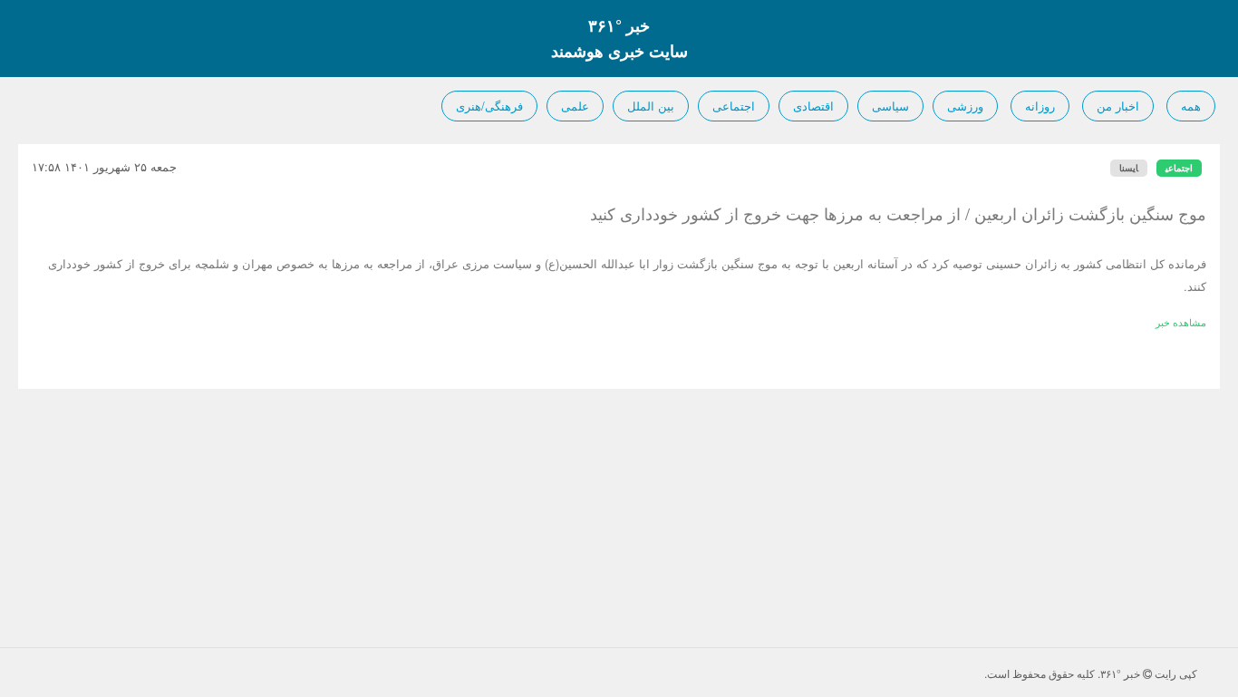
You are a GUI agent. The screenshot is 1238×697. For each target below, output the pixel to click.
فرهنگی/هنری (489, 105)
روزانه (1040, 105)
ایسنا (1128, 167)
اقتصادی (813, 105)
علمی (575, 105)
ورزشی (965, 105)
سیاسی (890, 105)
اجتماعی (733, 105)
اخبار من (1118, 105)
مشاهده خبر (1181, 322)
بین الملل (650, 105)
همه (1191, 105)
